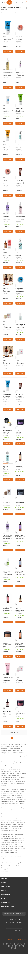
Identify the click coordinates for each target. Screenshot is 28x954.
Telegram (12, 930)
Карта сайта (10, 939)
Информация (5, 902)
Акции (3, 882)
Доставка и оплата (8, 906)
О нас (3, 898)
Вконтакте (8, 930)
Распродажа (5, 894)
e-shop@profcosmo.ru (15, 922)
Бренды (4, 890)
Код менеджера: (22, 939)
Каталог (4, 878)
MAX (16, 930)
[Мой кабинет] (22, 2)
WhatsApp (20, 930)
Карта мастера (6, 886)
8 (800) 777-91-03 (14, 919)
